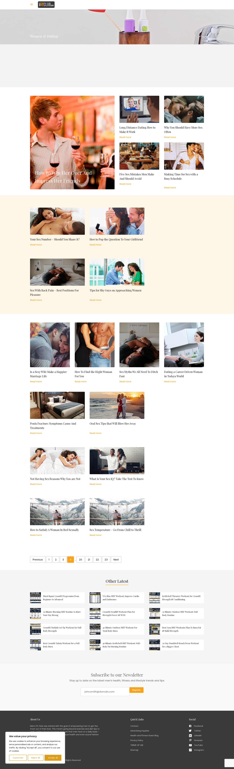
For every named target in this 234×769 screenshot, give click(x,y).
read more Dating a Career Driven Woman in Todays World (184, 352)
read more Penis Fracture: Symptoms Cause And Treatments (57, 413)
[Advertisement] (117, 66)
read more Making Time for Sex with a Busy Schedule (184, 166)
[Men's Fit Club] (46, 4)
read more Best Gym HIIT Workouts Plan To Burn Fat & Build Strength (176, 629)
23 (106, 559)
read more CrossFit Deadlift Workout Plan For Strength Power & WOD (117, 613)
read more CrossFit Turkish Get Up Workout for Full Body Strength (57, 629)
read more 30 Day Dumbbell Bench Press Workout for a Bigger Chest (176, 644)
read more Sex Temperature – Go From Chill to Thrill (117, 517)
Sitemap (134, 750)
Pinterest (198, 740)
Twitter (197, 730)
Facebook (198, 726)
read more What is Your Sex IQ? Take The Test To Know (117, 466)
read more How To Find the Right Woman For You (95, 352)
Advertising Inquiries (139, 730)
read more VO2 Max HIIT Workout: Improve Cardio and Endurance (117, 597)
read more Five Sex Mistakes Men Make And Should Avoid (139, 164)
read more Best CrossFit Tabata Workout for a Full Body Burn (57, 644)
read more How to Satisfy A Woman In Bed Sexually (57, 517)
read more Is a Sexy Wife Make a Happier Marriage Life (50, 352)
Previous (38, 559)
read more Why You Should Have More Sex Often (184, 117)
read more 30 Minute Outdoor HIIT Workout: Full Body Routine (176, 613)
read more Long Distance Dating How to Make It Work (139, 117)
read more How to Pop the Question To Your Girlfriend (117, 227)
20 (80, 559)
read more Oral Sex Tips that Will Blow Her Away (117, 413)
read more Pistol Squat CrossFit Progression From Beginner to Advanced (57, 597)
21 (89, 559)
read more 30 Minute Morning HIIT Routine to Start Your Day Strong (57, 613)
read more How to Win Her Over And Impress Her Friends (72, 142)
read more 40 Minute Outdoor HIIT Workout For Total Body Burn (117, 629)
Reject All (35, 757)
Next (116, 559)
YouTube (198, 745)
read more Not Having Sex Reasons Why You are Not (57, 466)
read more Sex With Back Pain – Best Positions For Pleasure (57, 280)
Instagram (199, 750)
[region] (35, 748)
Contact (134, 726)
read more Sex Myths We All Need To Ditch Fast (139, 352)
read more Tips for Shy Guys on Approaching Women (117, 280)
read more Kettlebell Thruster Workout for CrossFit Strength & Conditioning (176, 597)
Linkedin (198, 735)
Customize (18, 757)
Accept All (53, 757)
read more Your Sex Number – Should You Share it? (57, 227)
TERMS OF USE (136, 745)
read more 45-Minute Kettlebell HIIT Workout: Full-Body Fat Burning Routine (117, 644)
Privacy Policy (136, 740)
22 (97, 559)
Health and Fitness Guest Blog (144, 735)
